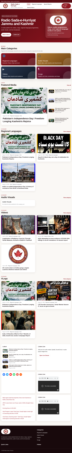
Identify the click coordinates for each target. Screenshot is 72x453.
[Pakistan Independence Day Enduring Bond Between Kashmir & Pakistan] (51, 120)
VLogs (38, 440)
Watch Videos (6, 34)
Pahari (46, 155)
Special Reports (48, 4)
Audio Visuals (40, 435)
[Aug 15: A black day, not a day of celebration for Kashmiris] (51, 91)
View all (69, 85)
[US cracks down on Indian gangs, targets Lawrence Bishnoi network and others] (18, 254)
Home (28, 4)
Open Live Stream (44, 355)
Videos (38, 437)
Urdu (21, 115)
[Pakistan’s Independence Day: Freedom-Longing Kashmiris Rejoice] (24, 101)
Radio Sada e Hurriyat (15, 5)
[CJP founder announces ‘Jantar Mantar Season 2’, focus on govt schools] (54, 290)
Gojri (11, 184)
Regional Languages (37, 4)
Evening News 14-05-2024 (9, 408)
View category (67, 131)
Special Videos (30, 7)
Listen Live (65, 5)
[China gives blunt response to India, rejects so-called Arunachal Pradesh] (51, 110)
